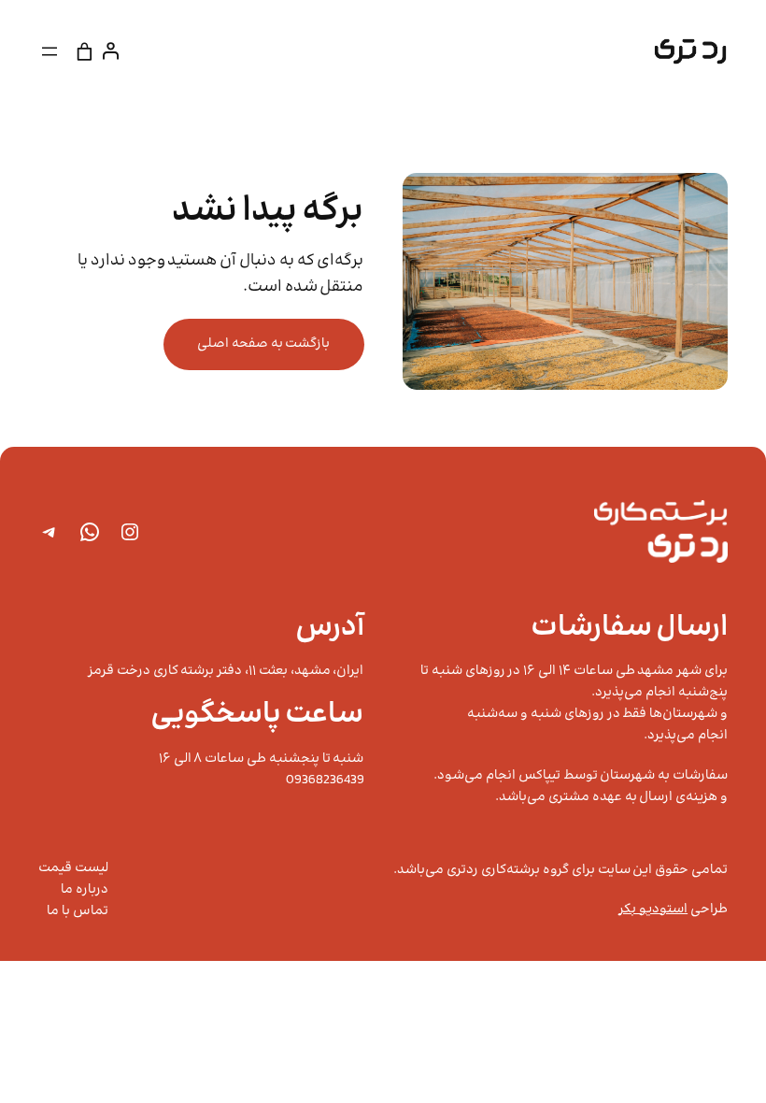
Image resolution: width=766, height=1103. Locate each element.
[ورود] (114, 51)
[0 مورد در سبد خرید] (85, 51)
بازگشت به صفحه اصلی (263, 344)
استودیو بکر (653, 909)
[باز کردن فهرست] (49, 51)
